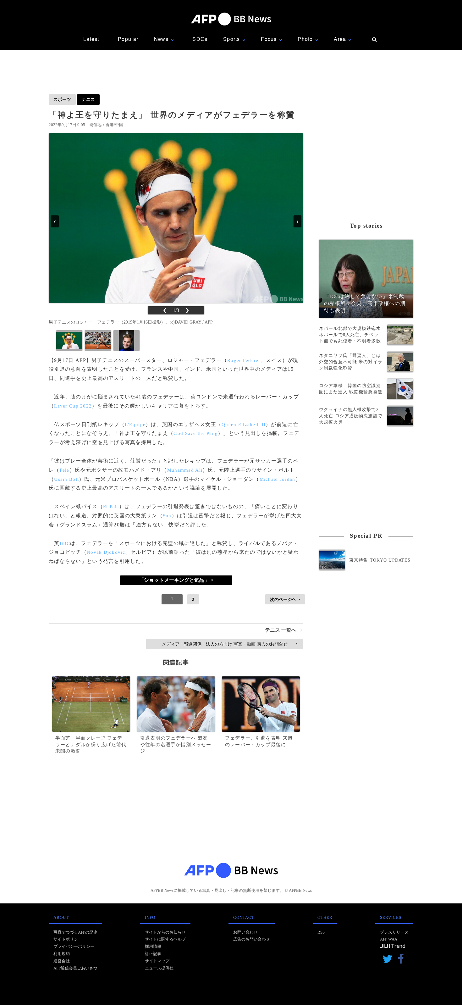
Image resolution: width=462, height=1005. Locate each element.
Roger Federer (244, 360)
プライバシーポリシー (73, 946)
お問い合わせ (245, 932)
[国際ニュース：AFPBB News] (231, 19)
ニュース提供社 (159, 968)
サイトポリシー (67, 939)
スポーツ (62, 99)
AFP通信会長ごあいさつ (75, 968)
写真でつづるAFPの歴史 (75, 932)
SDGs (199, 38)
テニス (88, 99)
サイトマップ (157, 960)
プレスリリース (394, 932)
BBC (65, 543)
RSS (321, 932)
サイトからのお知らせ (165, 932)
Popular (128, 38)
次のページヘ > (285, 599)
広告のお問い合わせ (251, 939)
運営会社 (61, 960)
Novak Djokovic (106, 552)
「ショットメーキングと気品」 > (176, 580)
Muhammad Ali (184, 470)
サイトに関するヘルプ (165, 939)
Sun (167, 515)
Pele (64, 470)
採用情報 (153, 946)
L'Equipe (135, 424)
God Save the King (195, 433)
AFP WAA (388, 939)
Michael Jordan (277, 479)
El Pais (111, 506)
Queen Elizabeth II (244, 424)
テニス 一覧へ (283, 630)
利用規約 (61, 953)
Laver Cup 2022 (73, 405)
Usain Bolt (66, 479)
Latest (91, 38)
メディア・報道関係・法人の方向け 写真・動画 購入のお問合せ (229, 644)
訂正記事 (153, 953)
